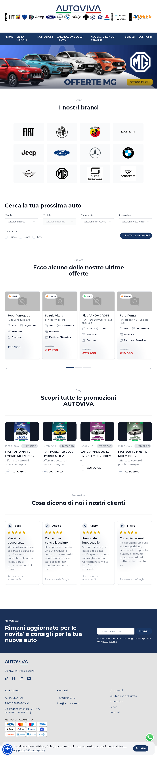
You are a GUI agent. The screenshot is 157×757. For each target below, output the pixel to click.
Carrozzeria (87, 215)
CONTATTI (145, 36)
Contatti (115, 712)
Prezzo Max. (125, 215)
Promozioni (117, 701)
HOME (9, 36)
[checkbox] (6, 237)
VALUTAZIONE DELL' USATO (70, 38)
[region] (78, 330)
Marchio (9, 215)
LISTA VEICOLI (22, 38)
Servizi (113, 707)
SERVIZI (130, 36)
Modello (47, 215)
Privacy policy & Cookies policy (27, 750)
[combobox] (21, 221)
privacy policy (109, 641)
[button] (7, 749)
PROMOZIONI (44, 36)
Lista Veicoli (116, 690)
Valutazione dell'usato (123, 696)
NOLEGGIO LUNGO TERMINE (103, 38)
